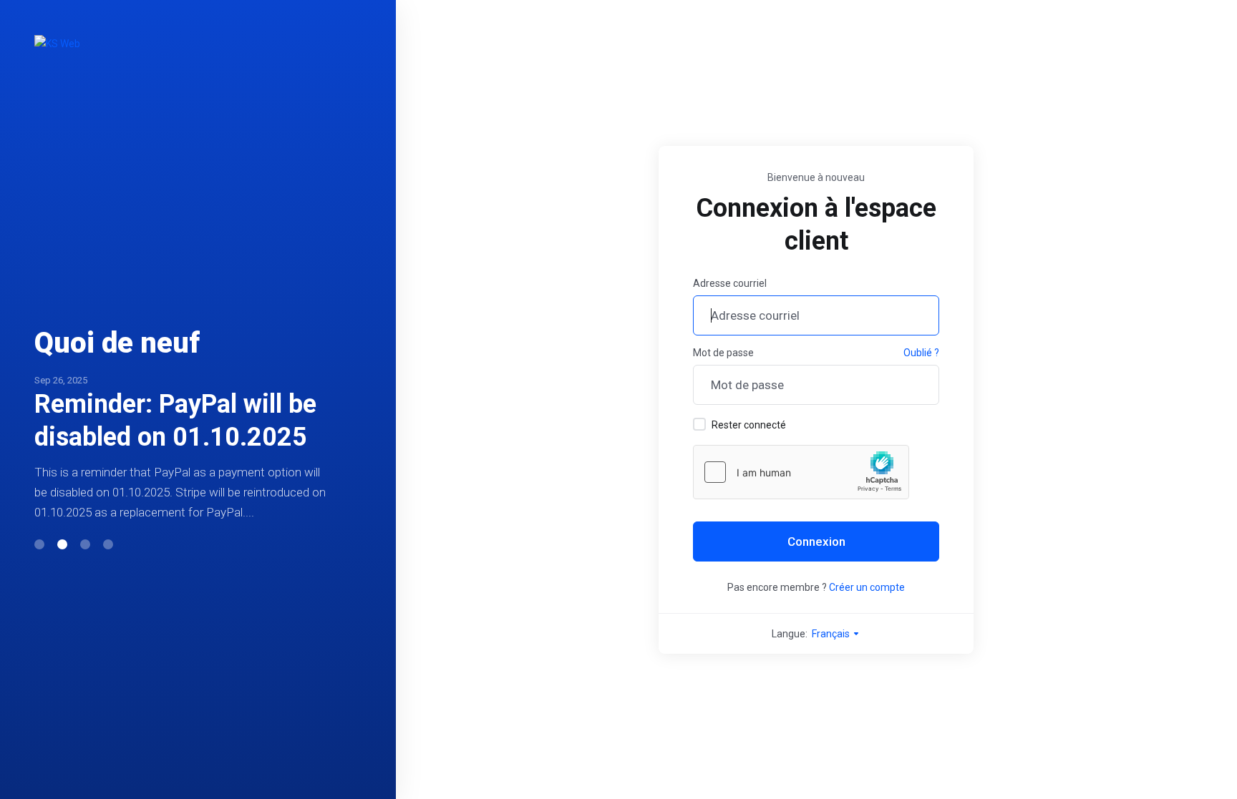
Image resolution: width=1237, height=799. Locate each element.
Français (832, 633)
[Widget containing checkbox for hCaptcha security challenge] (801, 472)
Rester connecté (749, 425)
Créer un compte (867, 587)
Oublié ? (921, 352)
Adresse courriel (730, 283)
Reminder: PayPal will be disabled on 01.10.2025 (175, 420)
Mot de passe (723, 352)
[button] (39, 544)
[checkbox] (699, 424)
